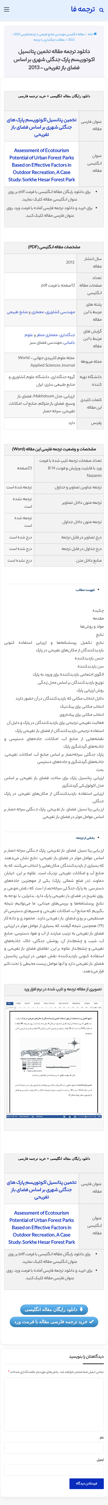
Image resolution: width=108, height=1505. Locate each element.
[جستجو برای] (101, 12)
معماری (37, 312)
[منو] (6, 12)
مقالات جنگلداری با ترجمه (49, 40)
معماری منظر (47, 335)
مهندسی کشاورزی (60, 312)
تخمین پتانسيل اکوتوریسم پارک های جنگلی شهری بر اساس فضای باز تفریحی (42, 128)
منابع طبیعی (17, 312)
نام (102, 1438)
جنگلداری (67, 335)
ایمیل (100, 1460)
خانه (91, 34)
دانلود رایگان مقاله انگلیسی (51, 1309)
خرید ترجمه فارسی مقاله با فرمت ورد (51, 1321)
